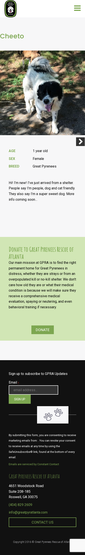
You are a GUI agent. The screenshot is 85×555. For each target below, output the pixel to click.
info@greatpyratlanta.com (28, 512)
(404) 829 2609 (20, 505)
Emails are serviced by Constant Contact (34, 464)
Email (14, 382)
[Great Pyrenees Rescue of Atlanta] (10, 8)
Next (80, 141)
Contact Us (42, 522)
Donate (42, 330)
